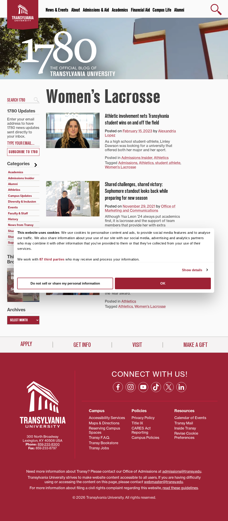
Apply (26, 344)
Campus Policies (145, 437)
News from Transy (20, 225)
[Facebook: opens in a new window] (118, 387)
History (13, 219)
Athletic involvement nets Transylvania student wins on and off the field (137, 119)
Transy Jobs (99, 448)
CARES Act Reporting (141, 430)
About (75, 10)
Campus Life (162, 10)
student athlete (167, 163)
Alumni (179, 10)
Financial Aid (140, 10)
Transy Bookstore (103, 443)
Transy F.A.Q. (99, 437)
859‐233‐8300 (49, 444)
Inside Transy (185, 428)
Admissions (127, 163)
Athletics (161, 157)
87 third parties (52, 259)
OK (162, 283)
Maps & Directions (104, 423)
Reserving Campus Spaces (104, 430)
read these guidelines (180, 488)
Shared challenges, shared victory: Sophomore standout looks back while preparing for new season (136, 191)
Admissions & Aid (96, 10)
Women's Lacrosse (120, 167)
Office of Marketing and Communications (140, 208)
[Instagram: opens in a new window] (131, 387)
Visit (137, 345)
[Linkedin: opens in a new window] (181, 387)
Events (13, 207)
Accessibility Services (107, 417)
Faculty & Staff (18, 213)
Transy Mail (183, 423)
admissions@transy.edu (181, 471)
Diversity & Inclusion (22, 201)
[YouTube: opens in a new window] (143, 387)
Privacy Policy (143, 417)
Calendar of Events (190, 417)
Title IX (137, 423)
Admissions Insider (136, 157)
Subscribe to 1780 (23, 152)
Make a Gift (195, 345)
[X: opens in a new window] (169, 387)
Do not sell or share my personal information (65, 283)
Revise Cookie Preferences (186, 435)
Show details (192, 270)
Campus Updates (20, 195)
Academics (120, 10)
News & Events (57, 10)
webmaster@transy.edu (163, 482)
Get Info (82, 345)
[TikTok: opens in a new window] (156, 387)
